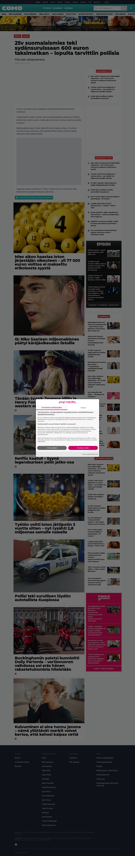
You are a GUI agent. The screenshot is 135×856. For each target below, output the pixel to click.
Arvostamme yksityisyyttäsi (52, 407)
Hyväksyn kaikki (83, 448)
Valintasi (83, 407)
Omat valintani (52, 448)
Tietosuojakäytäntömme (90, 454)
